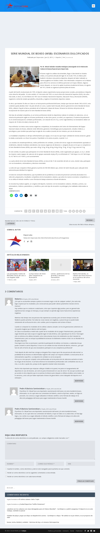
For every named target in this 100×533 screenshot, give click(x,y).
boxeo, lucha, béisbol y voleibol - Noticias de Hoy (23, 522)
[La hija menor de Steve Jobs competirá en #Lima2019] (39, 265)
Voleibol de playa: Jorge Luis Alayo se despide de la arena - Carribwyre (31, 516)
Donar (72, 531)
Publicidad (79, 531)
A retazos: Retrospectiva (50, 522)
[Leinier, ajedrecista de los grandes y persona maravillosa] (61, 265)
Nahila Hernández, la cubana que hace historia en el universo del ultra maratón (82, 276)
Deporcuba (39, 57)
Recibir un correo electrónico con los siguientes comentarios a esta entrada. (31, 473)
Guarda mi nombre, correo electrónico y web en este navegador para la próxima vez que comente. (38, 469)
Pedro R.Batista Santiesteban (32, 388)
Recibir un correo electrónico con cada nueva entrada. (24, 476)
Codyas (23, 531)
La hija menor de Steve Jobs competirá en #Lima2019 (37, 275)
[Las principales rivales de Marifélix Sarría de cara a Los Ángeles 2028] (17, 265)
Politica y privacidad (54, 531)
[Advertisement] (50, 26)
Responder (79, 381)
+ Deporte (57, 57)
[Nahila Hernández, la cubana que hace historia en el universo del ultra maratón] (83, 265)
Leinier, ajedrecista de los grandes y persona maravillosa (60, 275)
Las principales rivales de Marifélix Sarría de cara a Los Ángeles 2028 (16, 275)
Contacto (66, 531)
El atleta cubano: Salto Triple (29, 499)
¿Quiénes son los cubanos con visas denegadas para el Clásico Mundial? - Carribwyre (36, 509)
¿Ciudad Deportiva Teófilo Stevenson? (32, 504)
